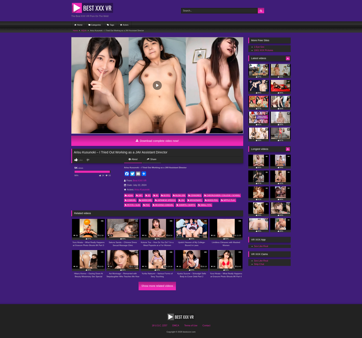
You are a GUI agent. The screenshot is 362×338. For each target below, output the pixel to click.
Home (79, 25)
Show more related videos (157, 285)
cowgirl (131, 200)
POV (147, 205)
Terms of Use (190, 325)
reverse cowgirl (164, 205)
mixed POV (212, 200)
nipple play (229, 200)
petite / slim (133, 205)
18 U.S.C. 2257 (159, 325)
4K (157, 195)
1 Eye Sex (259, 47)
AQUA (84, 30)
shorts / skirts (187, 205)
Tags (112, 25)
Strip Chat (259, 264)
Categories (96, 25)
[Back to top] (353, 329)
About (134, 159)
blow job (180, 195)
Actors (125, 25)
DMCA (175, 325)
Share (153, 159)
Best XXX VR (139, 180)
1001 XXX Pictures (263, 50)
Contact (206, 325)
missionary (196, 200)
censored (196, 195)
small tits (206, 205)
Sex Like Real (261, 246)
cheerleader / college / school (223, 195)
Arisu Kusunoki (142, 189)
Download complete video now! (159, 140)
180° (140, 195)
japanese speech (166, 200)
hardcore (146, 200)
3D (149, 195)
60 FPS (166, 195)
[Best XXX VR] (92, 8)
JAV (182, 200)
